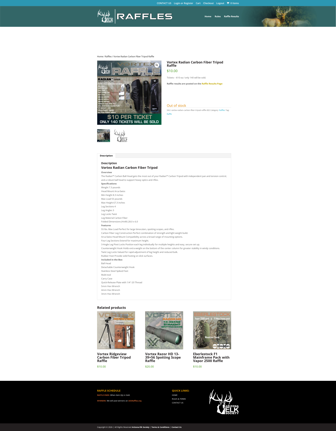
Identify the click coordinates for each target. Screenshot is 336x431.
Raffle (169, 114)
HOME (174, 395)
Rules (218, 17)
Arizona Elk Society (140, 427)
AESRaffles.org (134, 400)
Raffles (108, 56)
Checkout (208, 3)
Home (208, 17)
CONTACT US (164, 3)
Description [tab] (106, 155)
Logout (220, 3)
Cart (198, 3)
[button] (156, 65)
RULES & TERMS (179, 399)
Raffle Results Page (212, 83)
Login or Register (183, 3)
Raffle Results (231, 17)
